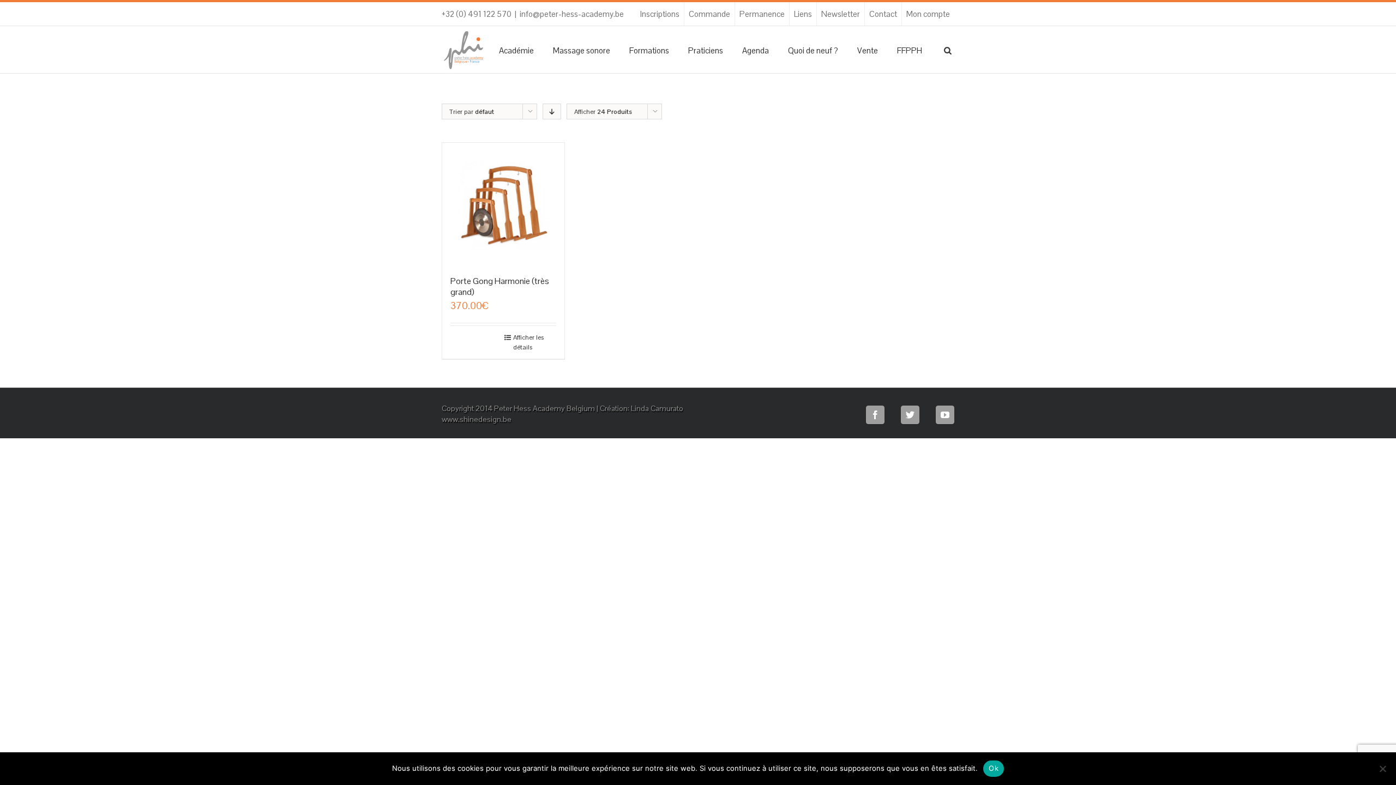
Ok (993, 768)
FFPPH (909, 50)
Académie (516, 50)
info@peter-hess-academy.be (572, 14)
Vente (867, 50)
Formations (649, 50)
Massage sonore (581, 50)
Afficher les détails (528, 342)
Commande (709, 14)
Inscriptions (659, 14)
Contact (883, 14)
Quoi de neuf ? (813, 50)
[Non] (1382, 768)
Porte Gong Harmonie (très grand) (499, 286)
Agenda (755, 50)
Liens (803, 14)
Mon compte (928, 14)
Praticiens (705, 50)
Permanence (762, 14)
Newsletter (840, 14)
